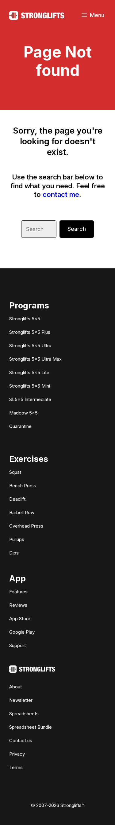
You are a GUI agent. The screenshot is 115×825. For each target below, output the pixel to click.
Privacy (17, 754)
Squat (15, 472)
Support (17, 645)
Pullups (16, 539)
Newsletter (21, 700)
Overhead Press (26, 526)
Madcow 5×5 (23, 413)
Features (18, 592)
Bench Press (22, 485)
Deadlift (17, 499)
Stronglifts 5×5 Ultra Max (35, 359)
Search (76, 229)
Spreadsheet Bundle (30, 727)
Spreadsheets (24, 713)
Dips (14, 553)
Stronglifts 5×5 (24, 319)
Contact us (20, 740)
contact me (61, 194)
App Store (19, 618)
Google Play (22, 632)
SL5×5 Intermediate (30, 399)
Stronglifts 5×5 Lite (29, 372)
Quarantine (20, 426)
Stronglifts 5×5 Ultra (30, 345)
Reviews (18, 605)
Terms (16, 767)
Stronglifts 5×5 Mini (29, 386)
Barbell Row (21, 512)
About (15, 687)
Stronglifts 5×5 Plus (29, 332)
